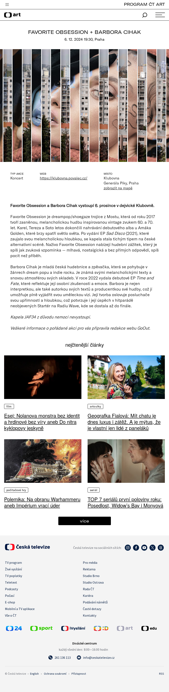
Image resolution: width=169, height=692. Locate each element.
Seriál (93, 490)
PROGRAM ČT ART (144, 4)
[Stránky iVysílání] (76, 628)
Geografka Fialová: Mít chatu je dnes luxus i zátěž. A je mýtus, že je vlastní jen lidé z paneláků (124, 421)
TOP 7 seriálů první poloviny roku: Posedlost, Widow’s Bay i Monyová (125, 502)
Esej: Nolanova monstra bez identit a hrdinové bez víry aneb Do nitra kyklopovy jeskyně (42, 421)
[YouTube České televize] (144, 550)
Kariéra (88, 595)
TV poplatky (13, 576)
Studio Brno (91, 576)
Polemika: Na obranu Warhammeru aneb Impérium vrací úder (42, 502)
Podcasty (11, 589)
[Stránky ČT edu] (152, 628)
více (84, 520)
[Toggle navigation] (7, 5)
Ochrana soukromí (55, 673)
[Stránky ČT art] (125, 630)
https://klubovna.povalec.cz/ (64, 178)
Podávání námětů (95, 602)
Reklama (89, 569)
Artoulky (95, 406)
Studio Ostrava (93, 582)
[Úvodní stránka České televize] (27, 549)
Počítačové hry (16, 490)
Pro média (90, 562)
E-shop (10, 602)
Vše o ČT (11, 615)
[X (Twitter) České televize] (152, 550)
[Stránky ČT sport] (41, 630)
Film (9, 406)
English (34, 673)
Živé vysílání (13, 569)
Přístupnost (79, 673)
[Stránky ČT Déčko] (101, 630)
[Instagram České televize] (127, 550)
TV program (13, 562)
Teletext (11, 582)
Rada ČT (88, 589)
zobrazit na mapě (118, 188)
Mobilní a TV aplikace (20, 609)
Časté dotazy (92, 609)
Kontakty (89, 615)
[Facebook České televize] (136, 550)
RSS (161, 673)
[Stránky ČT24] (14, 630)
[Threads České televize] (160, 550)
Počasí (9, 595)
